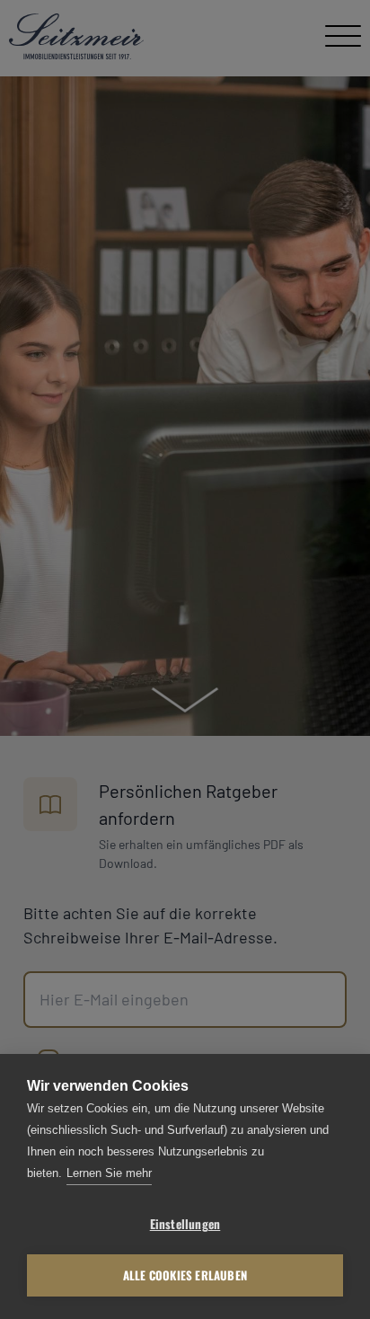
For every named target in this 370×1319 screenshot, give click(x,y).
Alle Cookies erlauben (185, 1275)
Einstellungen (185, 1224)
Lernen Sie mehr (109, 1173)
